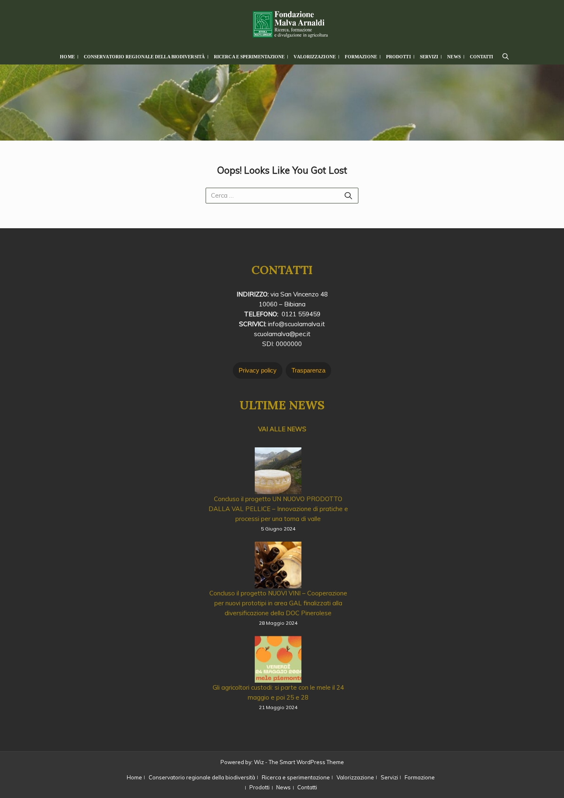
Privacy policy (258, 370)
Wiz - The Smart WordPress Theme (299, 762)
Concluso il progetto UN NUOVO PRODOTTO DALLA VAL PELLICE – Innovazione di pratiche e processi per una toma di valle (278, 509)
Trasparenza (308, 370)
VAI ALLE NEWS (282, 429)
